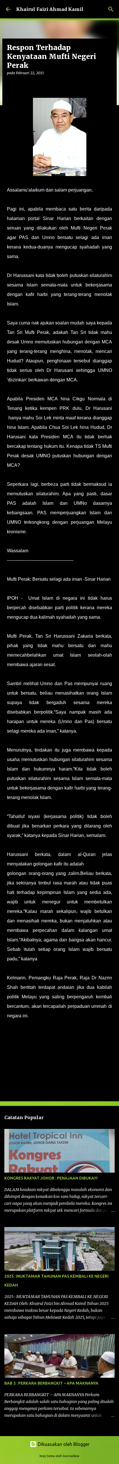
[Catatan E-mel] (10, 1035)
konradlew (71, 1456)
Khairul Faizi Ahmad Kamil (49, 9)
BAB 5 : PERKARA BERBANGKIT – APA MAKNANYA (51, 1383)
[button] (10, 85)
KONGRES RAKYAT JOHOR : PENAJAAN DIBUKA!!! (51, 1178)
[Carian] (110, 9)
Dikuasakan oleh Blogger (63, 1444)
